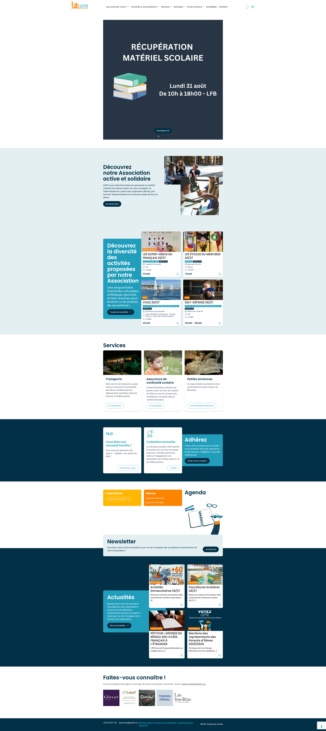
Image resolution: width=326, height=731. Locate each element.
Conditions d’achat (185, 723)
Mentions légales (146, 723)
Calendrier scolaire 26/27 (116, 499)
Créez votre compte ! (197, 461)
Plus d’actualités (117, 625)
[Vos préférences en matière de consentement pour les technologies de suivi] (321, 726)
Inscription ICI (163, 130)
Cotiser (173, 468)
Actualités (211, 6)
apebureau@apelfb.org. (194, 684)
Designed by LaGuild (215, 724)
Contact (223, 6)
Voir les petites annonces (202, 405)
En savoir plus (112, 204)
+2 (202, 311)
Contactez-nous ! (128, 468)
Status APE (143, 726)
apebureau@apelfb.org (128, 723)
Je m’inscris (210, 549)
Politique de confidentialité (165, 723)
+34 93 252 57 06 (110, 723)
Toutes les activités (119, 312)
